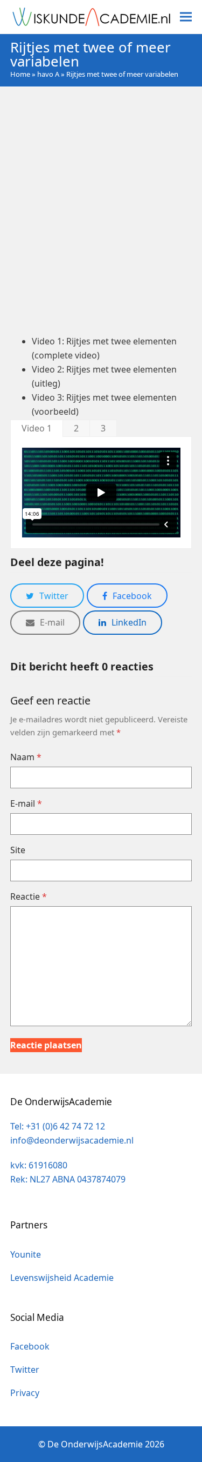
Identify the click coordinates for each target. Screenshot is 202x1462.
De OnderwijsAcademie (95, 1444)
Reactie (28, 896)
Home (20, 74)
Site (17, 850)
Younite (25, 1254)
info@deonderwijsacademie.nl (72, 1140)
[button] (186, 17)
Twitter (24, 1369)
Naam (25, 757)
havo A (48, 74)
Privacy (24, 1393)
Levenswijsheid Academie (62, 1278)
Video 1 (37, 428)
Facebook (30, 1346)
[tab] (37, 428)
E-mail (26, 803)
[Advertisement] (101, 210)
